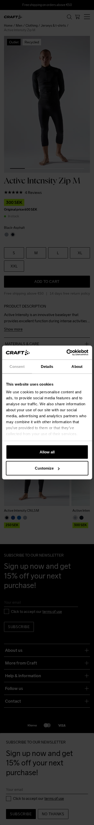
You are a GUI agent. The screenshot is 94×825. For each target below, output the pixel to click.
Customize (44, 468)
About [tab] (76, 366)
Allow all (47, 452)
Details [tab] (47, 366)
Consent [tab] (17, 366)
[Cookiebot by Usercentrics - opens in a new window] (67, 352)
